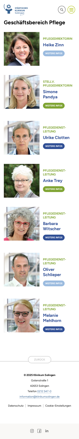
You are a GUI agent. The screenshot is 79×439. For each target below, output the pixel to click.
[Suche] (62, 9)
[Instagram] (32, 431)
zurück (39, 359)
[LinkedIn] (46, 431)
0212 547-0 (44, 391)
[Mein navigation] (71, 9)
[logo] (16, 10)
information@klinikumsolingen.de (40, 396)
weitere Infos (53, 53)
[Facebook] (39, 431)
